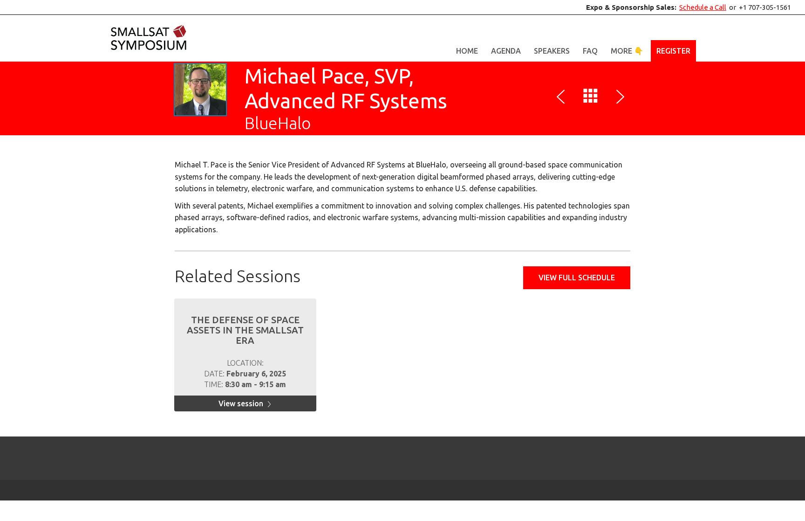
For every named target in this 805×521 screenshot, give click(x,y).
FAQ (590, 51)
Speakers (552, 51)
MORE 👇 (627, 51)
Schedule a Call (702, 7)
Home (467, 51)
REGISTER (673, 51)
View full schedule (577, 277)
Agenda (506, 51)
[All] (590, 98)
